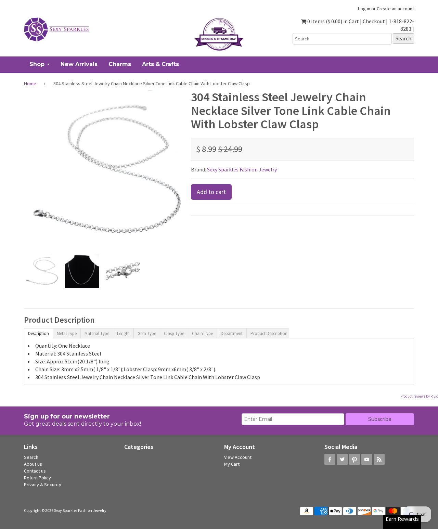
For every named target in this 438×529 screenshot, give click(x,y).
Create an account (395, 8)
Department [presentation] (232, 333)
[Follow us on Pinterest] (354, 459)
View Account (238, 457)
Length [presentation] (123, 333)
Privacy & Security (42, 484)
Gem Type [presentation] (147, 333)
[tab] (38, 333)
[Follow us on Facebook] (329, 459)
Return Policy (37, 478)
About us (33, 464)
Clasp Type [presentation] (174, 333)
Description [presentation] (38, 333)
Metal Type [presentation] (67, 333)
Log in (364, 8)
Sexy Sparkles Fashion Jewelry (242, 169)
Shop (37, 64)
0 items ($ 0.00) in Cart (332, 21)
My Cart (232, 464)
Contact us (35, 471)
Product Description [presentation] (268, 333)
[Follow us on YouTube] (366, 459)
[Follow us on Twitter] (342, 459)
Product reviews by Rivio (419, 396)
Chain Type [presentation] (202, 333)
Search (31, 457)
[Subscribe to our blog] (379, 459)
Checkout (374, 21)
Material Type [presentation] (97, 333)
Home (30, 83)
